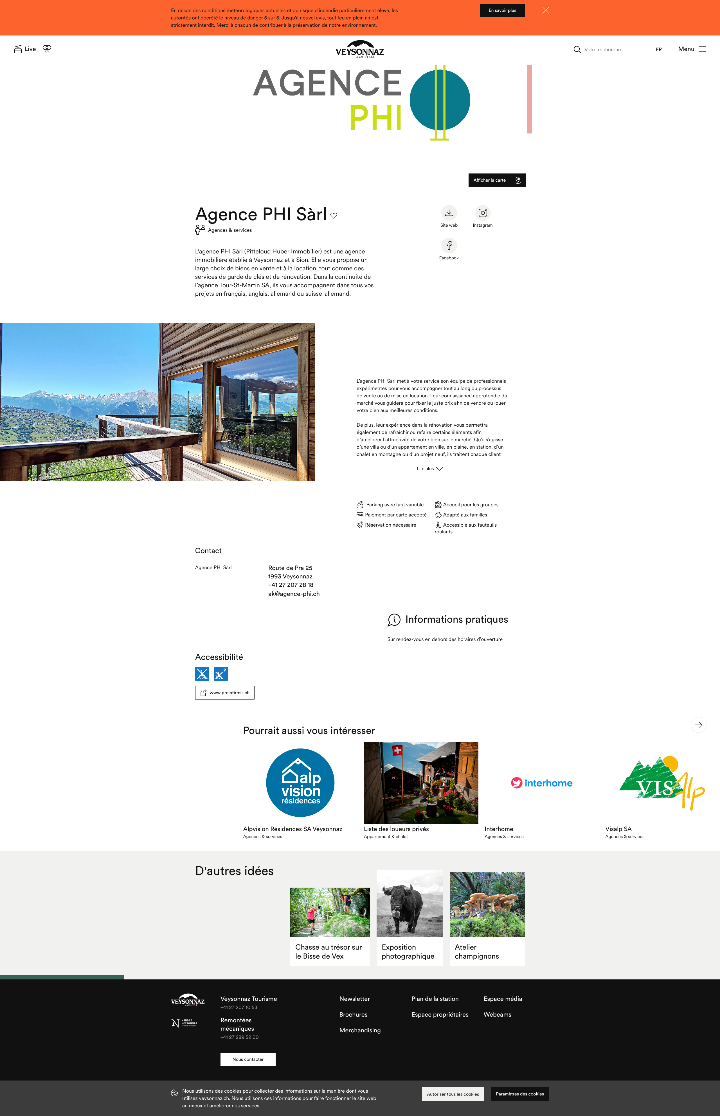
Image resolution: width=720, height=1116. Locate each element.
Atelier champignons (477, 952)
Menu (686, 49)
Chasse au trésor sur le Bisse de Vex (328, 952)
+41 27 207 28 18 (291, 585)
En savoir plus (502, 10)
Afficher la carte (490, 180)
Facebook (449, 258)
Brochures (353, 1015)
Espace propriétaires (440, 1015)
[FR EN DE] (662, 49)
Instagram (483, 225)
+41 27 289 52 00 (239, 1037)
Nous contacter (248, 1059)
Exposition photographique (408, 952)
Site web (449, 225)
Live (30, 49)
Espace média (503, 999)
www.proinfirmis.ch (230, 693)
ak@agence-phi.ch (294, 594)
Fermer (545, 10)
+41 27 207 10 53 (238, 1007)
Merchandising (360, 1030)
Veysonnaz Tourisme (188, 1000)
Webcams (498, 1015)
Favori (333, 215)
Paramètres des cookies (520, 1094)
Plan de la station (435, 999)
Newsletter (354, 999)
